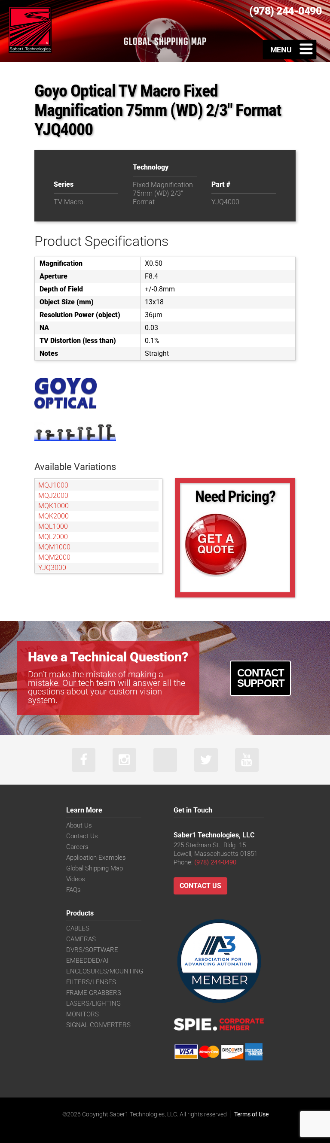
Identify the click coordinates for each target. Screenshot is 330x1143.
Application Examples (96, 857)
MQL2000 (53, 537)
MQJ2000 (53, 495)
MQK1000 (53, 506)
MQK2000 (53, 516)
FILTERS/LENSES (91, 982)
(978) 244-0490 (215, 862)
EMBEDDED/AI (87, 960)
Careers (77, 847)
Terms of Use (251, 1114)
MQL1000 (53, 526)
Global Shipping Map (94, 868)
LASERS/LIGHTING (93, 1003)
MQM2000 (54, 557)
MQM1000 (54, 547)
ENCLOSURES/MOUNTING (104, 971)
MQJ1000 (53, 485)
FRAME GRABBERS (93, 993)
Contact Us (82, 836)
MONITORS (82, 1014)
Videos (75, 879)
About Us (79, 825)
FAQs (73, 890)
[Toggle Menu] (290, 49)
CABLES (77, 928)
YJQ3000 (52, 568)
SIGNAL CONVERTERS (98, 1025)
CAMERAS (81, 939)
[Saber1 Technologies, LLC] (30, 29)
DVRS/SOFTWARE (92, 950)
